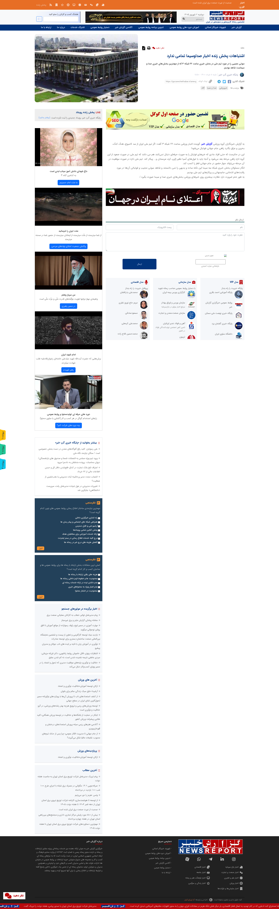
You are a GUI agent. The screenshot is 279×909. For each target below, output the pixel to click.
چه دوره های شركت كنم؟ (68, 425)
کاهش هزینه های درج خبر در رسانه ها (81, 542)
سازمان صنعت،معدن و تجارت (171, 313)
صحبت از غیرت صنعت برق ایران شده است (78, 809)
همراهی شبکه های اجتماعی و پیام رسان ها (79, 522)
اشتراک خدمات (78, 27)
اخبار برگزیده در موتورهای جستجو (79, 609)
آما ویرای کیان (189, 899)
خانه (242, 48)
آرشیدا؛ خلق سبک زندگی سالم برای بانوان (79, 691)
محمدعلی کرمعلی (130, 323)
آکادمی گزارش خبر (123, 27)
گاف (202, 88)
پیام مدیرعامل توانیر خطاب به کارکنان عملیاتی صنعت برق (72, 615)
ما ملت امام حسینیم (69, 182)
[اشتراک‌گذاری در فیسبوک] (229, 81)
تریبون (182, 337)
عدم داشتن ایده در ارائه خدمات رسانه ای (80, 582)
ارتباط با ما (46, 27)
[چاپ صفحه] (148, 48)
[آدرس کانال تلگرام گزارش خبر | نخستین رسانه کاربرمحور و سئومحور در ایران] (210, 859)
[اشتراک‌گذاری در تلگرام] (219, 81)
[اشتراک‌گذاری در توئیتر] (224, 81)
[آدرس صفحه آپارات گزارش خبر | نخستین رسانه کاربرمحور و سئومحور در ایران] (187, 859)
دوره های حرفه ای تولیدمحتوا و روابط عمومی (68, 414)
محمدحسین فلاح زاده (128, 334)
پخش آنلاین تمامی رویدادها (85, 530)
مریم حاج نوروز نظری (128, 302)
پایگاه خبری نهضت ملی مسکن (218, 313)
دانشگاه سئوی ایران (223, 334)
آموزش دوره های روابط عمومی (184, 27)
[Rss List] (50, 5)
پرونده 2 (3, 450)
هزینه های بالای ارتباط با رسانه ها (83, 574)
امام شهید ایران (68, 354)
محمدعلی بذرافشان (129, 292)
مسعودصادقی (131, 313)
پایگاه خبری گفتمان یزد (222, 323)
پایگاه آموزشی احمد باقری (220, 292)
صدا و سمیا (212, 88)
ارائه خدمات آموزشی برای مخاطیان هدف (80, 534)
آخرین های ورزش (87, 680)
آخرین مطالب (89, 770)
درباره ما (61, 27)
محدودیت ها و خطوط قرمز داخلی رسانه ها (79, 578)
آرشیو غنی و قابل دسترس (86, 526)
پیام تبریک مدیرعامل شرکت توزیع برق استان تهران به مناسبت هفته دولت (199, 3)
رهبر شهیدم (68, 370)
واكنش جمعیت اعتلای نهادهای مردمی (68, 246)
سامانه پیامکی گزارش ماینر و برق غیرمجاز (79, 620)
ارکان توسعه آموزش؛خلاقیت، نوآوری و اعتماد (78, 686)
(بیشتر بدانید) (44, 117)
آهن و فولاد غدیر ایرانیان (174, 323)
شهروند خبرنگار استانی (215, 27)
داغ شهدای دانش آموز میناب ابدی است (68, 171)
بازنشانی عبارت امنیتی (210, 266)
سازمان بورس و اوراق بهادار (173, 302)
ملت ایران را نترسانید (68, 231)
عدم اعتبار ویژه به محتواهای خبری (83, 587)
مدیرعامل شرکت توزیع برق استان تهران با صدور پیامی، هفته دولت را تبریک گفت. (156, 906)
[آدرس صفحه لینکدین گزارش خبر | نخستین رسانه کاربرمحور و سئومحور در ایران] (222, 859)
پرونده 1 (3, 435)
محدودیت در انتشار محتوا (86, 591)
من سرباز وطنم (68, 295)
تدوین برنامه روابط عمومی (151, 27)
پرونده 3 (3, 465)
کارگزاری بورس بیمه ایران (174, 292)
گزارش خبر (237, 27)
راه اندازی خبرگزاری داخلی (86, 517)
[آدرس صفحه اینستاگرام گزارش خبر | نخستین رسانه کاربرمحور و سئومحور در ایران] (234, 859)
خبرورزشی (223, 88)
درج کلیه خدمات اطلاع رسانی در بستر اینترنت (78, 538)
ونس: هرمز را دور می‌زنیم (86, 795)
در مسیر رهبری (68, 306)
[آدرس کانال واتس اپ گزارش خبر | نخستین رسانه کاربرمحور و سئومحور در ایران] (199, 859)
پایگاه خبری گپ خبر (228, 75)
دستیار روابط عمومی (99, 27)
